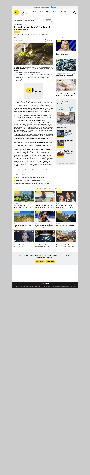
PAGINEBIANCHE (44, 284)
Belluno (58, 223)
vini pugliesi (41, 164)
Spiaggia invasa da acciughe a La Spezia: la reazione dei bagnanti (65, 75)
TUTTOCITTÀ (50, 284)
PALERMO (43, 255)
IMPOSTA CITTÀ (50, 261)
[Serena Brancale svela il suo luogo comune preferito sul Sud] (24, 236)
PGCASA (39, 284)
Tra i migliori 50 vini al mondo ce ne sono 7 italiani (30, 177)
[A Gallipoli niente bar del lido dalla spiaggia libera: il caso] (45, 196)
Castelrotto (16, 203)
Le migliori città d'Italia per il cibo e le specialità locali (65, 246)
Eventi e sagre (64, 13)
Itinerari (53, 13)
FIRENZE (49, 255)
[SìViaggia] (53, 7)
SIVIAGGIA (57, 284)
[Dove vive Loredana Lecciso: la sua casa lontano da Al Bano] (66, 45)
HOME (15, 24)
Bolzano (22, 31)
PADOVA (49, 257)
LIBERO (17, 284)
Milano (57, 52)
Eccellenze (33, 11)
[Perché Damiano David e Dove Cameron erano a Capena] (66, 196)
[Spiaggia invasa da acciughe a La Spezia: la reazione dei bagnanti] (66, 65)
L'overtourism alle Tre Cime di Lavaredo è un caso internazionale (65, 227)
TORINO (31, 255)
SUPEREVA (72, 284)
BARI (44, 257)
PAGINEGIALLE (26, 284)
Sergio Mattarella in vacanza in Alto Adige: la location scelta (22, 207)
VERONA (68, 255)
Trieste (57, 243)
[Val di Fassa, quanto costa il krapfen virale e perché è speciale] (66, 85)
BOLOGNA (56, 255)
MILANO (25, 255)
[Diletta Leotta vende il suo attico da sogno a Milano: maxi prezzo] (45, 216)
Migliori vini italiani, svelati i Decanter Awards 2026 (30, 180)
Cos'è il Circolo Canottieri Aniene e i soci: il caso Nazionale (43, 247)
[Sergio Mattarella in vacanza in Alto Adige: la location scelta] (24, 196)
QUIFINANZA (62, 284)
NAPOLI (37, 255)
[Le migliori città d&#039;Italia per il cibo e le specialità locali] (66, 236)
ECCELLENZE (19, 24)
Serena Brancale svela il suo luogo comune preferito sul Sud (22, 247)
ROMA (20, 255)
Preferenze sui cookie (35, 286)
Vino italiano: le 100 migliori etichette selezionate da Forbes (32, 183)
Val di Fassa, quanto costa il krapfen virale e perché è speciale (65, 95)
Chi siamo (16, 286)
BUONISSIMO (67, 284)
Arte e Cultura (44, 11)
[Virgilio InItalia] (20, 13)
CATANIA (39, 257)
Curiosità (53, 11)
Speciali (42, 13)
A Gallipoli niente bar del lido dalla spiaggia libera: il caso (44, 207)
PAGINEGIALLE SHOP (33, 284)
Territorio (63, 11)
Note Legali (20, 286)
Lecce (36, 203)
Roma (57, 203)
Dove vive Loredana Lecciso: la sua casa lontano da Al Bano (65, 56)
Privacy (24, 286)
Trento (57, 91)
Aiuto (40, 286)
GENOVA (62, 255)
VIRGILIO (21, 284)
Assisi (15, 223)
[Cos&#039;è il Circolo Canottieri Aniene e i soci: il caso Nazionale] (45, 236)
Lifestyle (32, 13)
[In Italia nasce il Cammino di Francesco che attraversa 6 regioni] (24, 216)
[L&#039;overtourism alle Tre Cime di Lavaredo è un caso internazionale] (66, 216)
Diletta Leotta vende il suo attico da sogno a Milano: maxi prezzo (44, 227)
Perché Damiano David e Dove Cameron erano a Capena (64, 207)
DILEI (54, 284)
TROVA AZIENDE (39, 261)
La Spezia (58, 71)
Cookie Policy (28, 286)
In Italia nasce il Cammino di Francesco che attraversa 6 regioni (23, 227)
